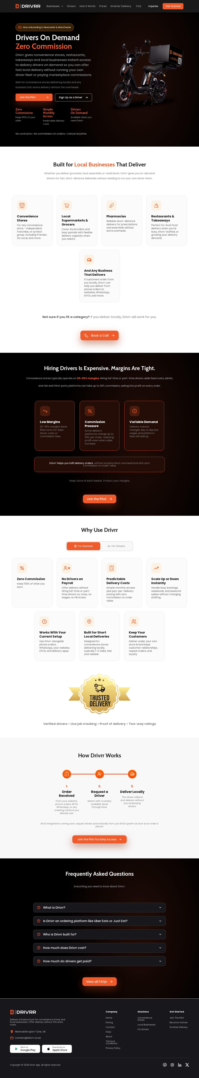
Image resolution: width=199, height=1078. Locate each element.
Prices (103, 6)
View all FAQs (96, 981)
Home (109, 1018)
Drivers (71, 6)
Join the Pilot (27, 97)
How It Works (87, 6)
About (109, 1036)
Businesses (53, 6)
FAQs (108, 1032)
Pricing (109, 1022)
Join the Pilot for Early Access (96, 839)
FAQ (138, 6)
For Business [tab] (85, 546)
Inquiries (153, 6)
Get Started (173, 6)
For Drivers (143, 1029)
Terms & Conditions (111, 1042)
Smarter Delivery (120, 6)
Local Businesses (146, 1025)
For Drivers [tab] (118, 546)
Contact (110, 1027)
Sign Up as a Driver (70, 97)
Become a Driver (179, 1022)
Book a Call (100, 335)
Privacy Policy (113, 1048)
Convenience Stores (145, 1019)
